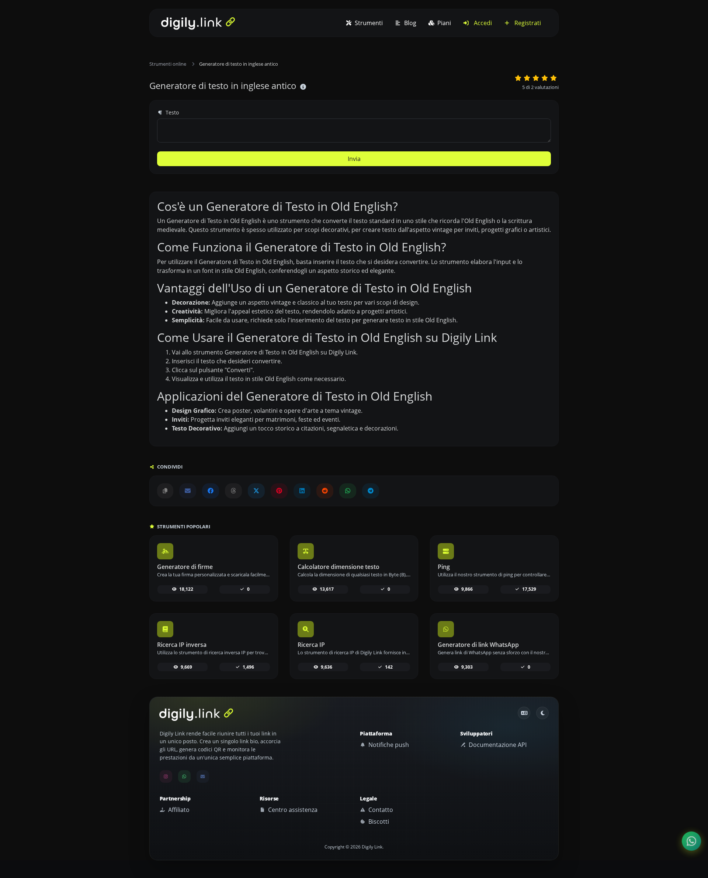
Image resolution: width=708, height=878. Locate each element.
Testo (171, 112)
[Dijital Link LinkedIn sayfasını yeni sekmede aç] (302, 490)
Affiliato (178, 810)
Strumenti (368, 23)
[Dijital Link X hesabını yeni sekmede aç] (256, 490)
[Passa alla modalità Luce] (542, 713)
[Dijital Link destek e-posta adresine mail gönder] (187, 490)
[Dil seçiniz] (524, 713)
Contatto (380, 810)
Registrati (527, 23)
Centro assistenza (292, 810)
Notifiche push (388, 745)
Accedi (482, 23)
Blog (409, 23)
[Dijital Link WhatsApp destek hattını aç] (347, 490)
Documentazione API (497, 745)
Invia (354, 159)
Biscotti (378, 821)
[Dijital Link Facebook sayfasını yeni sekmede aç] (210, 490)
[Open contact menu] (691, 841)
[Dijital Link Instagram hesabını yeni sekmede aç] (166, 776)
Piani (443, 23)
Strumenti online (167, 64)
